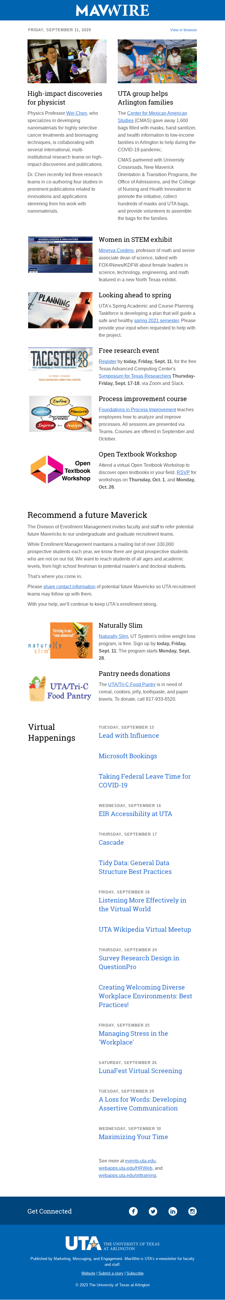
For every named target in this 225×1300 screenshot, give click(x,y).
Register (107, 361)
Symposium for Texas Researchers (135, 376)
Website (88, 1273)
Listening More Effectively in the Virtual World (142, 904)
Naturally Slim (113, 636)
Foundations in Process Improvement (137, 409)
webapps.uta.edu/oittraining (127, 1175)
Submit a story (110, 1273)
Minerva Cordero (116, 250)
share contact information (69, 586)
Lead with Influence (129, 735)
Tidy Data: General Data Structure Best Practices (135, 867)
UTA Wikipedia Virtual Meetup (145, 929)
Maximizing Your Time (133, 1136)
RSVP (183, 472)
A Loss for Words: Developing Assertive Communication (142, 1103)
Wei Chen (76, 113)
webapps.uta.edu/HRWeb (125, 1168)
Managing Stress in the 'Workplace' (133, 1037)
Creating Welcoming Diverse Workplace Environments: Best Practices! (145, 996)
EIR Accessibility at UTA (135, 813)
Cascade (111, 842)
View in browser (183, 30)
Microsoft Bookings (128, 755)
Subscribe (135, 1273)
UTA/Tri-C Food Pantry (132, 684)
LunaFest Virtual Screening (140, 1070)
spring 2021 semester (156, 320)
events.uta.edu (140, 1160)
